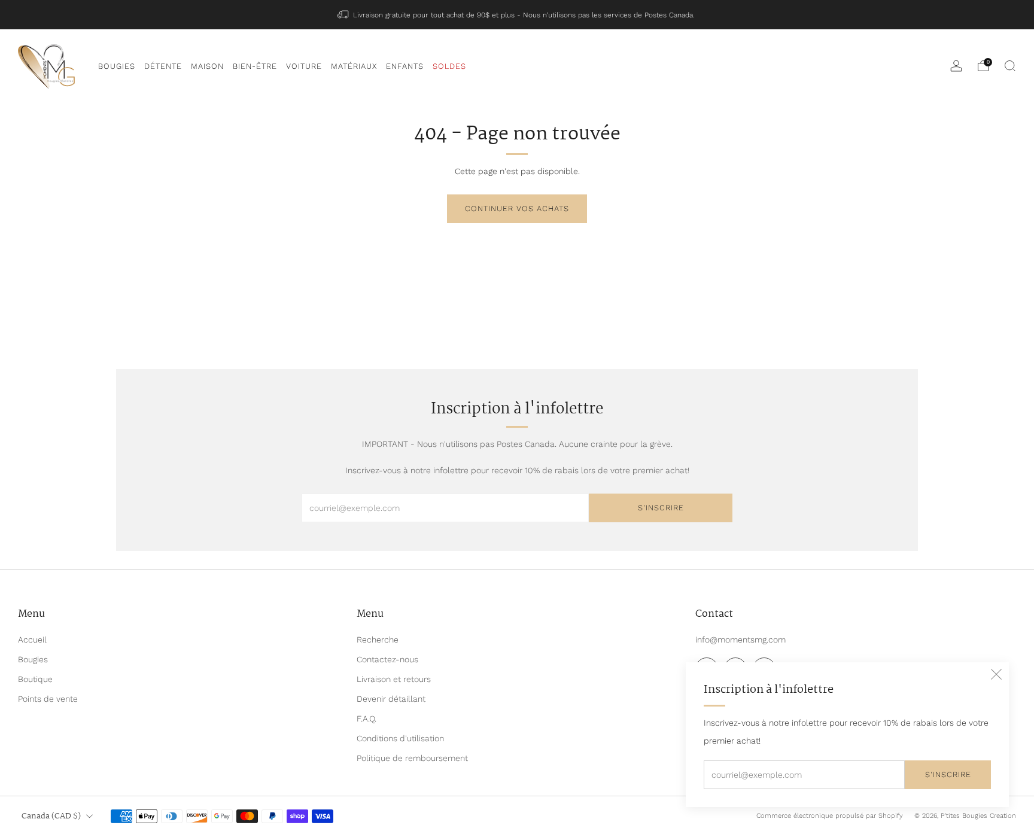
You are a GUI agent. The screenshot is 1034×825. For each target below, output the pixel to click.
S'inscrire (948, 774)
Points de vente (48, 699)
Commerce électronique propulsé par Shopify (829, 816)
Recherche (378, 639)
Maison (207, 66)
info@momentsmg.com (740, 639)
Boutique (35, 679)
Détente (163, 66)
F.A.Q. (366, 718)
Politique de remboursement (412, 758)
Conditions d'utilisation (400, 738)
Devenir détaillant (391, 699)
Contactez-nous (387, 659)
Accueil (32, 639)
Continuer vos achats (517, 208)
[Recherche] (1010, 66)
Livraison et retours (394, 679)
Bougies (116, 66)
